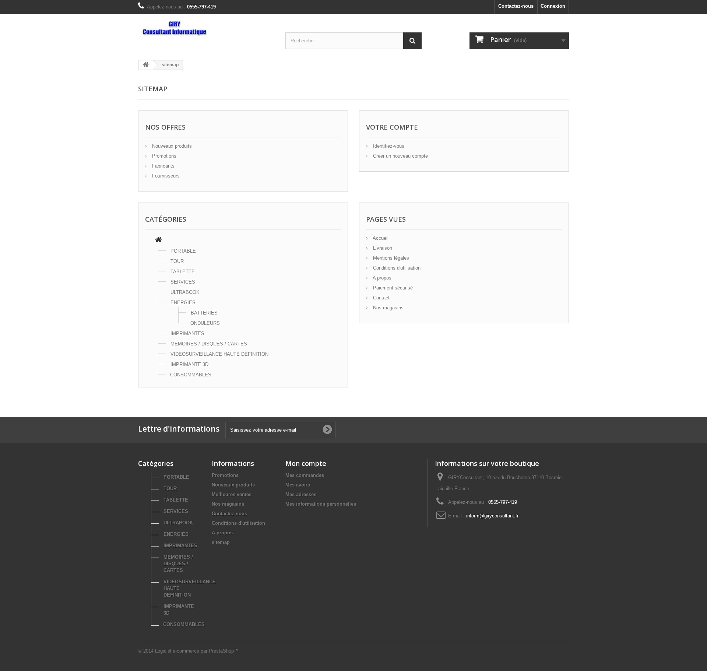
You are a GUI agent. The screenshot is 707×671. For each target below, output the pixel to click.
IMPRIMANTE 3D (189, 364)
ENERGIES (183, 302)
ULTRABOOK (185, 292)
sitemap (221, 542)
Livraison (382, 248)
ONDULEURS (205, 323)
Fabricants (163, 166)
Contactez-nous (516, 6)
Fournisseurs (165, 176)
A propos (381, 278)
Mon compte (305, 463)
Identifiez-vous (388, 146)
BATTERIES (204, 313)
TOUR (177, 261)
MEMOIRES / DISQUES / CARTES (208, 344)
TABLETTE (182, 271)
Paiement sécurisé (392, 288)
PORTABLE (183, 251)
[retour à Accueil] (146, 65)
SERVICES (182, 282)
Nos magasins (388, 307)
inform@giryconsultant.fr (492, 516)
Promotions (163, 156)
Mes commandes (304, 475)
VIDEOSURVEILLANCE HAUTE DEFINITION (219, 354)
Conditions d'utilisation (396, 268)
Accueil (380, 238)
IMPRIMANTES (187, 333)
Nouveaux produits (171, 146)
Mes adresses (300, 494)
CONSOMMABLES (190, 374)
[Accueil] (158, 240)
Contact (381, 298)
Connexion (553, 6)
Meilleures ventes (232, 494)
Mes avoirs (297, 485)
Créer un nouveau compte (400, 156)
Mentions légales (390, 258)
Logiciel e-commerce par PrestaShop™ (197, 651)
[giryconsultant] (206, 28)
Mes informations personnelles (320, 504)
